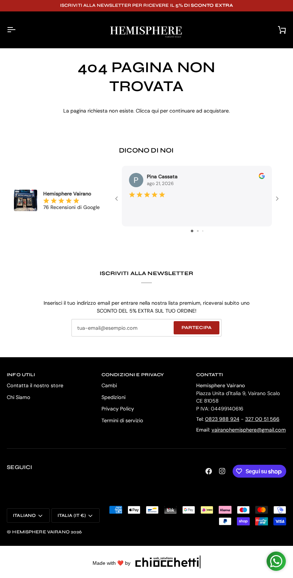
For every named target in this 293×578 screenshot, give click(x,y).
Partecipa (197, 327)
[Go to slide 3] (202, 230)
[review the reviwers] (262, 176)
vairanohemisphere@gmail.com (249, 430)
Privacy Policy (117, 408)
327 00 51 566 (262, 419)
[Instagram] (222, 471)
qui (155, 111)
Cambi (109, 385)
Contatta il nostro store (35, 385)
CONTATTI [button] (209, 375)
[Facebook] (208, 471)
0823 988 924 (222, 419)
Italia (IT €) (72, 515)
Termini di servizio (122, 420)
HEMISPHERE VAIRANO (40, 532)
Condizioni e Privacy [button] (132, 375)
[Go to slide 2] (198, 231)
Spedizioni (113, 397)
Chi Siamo (18, 397)
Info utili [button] (21, 375)
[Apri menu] (17, 29)
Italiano (24, 515)
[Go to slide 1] (192, 231)
